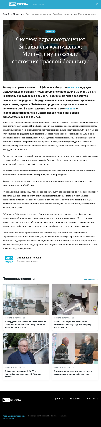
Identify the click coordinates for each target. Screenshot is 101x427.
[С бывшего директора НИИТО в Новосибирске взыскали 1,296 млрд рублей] (26, 348)
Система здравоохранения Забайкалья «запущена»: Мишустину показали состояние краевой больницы (50, 50)
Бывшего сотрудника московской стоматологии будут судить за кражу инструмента (72, 324)
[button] (97, 4)
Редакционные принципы (14, 416)
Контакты (92, 398)
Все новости (91, 279)
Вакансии (75, 398)
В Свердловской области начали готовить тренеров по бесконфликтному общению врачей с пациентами (26, 324)
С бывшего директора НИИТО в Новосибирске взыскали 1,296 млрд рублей (23, 374)
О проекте (57, 398)
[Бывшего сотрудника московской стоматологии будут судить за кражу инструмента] (75, 299)
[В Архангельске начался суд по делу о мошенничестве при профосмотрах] (75, 348)
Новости (50, 31)
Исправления (8, 419)
